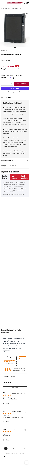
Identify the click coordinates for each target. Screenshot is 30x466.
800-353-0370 (20, 194)
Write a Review (15, 387)
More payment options (15, 92)
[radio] (21, 356)
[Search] (24, 3)
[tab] (5, 177)
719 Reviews (10, 364)
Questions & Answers (9, 166)
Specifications (7, 161)
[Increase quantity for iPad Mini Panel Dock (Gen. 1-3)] (11, 84)
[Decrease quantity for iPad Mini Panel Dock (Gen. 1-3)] (2, 84)
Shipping (4, 69)
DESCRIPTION (6, 97)
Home (2, 8)
